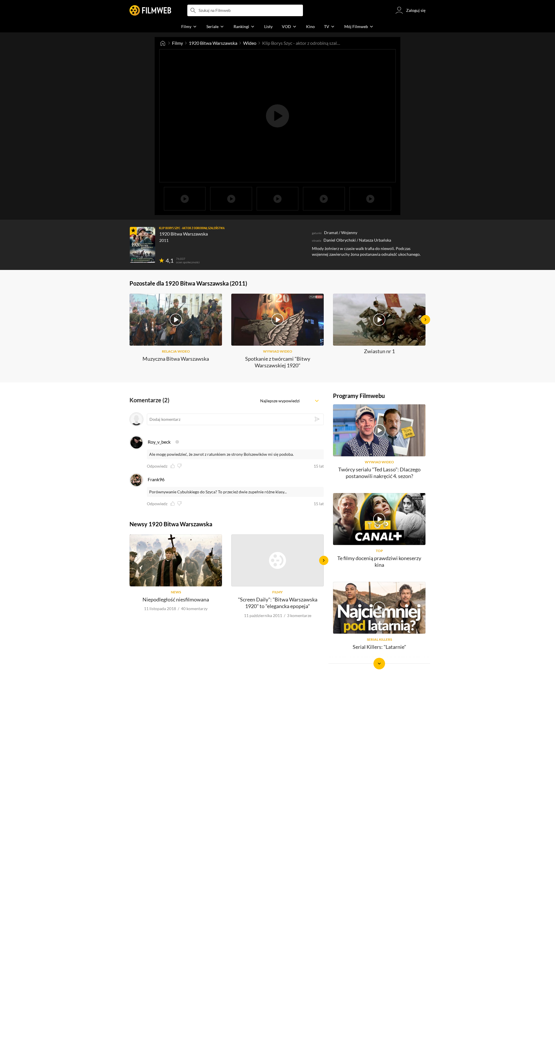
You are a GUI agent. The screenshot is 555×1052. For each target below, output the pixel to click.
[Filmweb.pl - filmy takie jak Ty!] (150, 10)
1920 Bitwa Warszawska (213, 43)
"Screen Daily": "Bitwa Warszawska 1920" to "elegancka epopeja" (277, 602)
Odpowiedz (157, 466)
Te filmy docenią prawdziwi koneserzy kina (379, 561)
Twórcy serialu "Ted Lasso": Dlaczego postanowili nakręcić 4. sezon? (379, 472)
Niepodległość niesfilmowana (176, 599)
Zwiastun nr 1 (379, 351)
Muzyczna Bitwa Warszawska (176, 358)
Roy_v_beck (159, 441)
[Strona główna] (162, 43)
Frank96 (156, 479)
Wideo (249, 43)
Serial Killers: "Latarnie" (379, 647)
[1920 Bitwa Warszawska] (142, 245)
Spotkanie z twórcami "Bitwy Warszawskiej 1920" (277, 361)
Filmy (177, 43)
